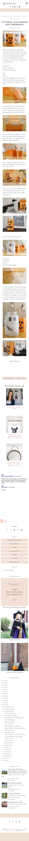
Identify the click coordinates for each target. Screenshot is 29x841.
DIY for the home (7, 16)
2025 (4, 680)
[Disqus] (14, 493)
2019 (4, 694)
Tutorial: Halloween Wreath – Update (13, 736)
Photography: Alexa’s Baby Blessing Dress (14, 717)
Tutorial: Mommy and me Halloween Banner (15, 728)
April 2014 (7, 753)
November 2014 (9, 709)
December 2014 (8, 707)
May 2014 (7, 751)
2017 (4, 698)
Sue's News (12, 829)
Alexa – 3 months (9, 724)
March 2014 (8, 756)
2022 (4, 687)
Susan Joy (4, 520)
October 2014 (8, 711)
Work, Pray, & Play (9, 730)
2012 (4, 760)
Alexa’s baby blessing (10, 719)
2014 (4, 704)
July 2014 (7, 747)
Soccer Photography (15, 783)
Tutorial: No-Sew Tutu (10, 713)
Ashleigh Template (19, 829)
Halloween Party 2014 (10, 722)
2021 (4, 689)
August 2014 (8, 745)
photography (14, 551)
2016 (4, 700)
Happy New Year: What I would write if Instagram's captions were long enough (17, 771)
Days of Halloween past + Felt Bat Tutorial (15, 734)
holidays (24, 16)
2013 (4, 758)
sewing (14, 554)
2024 (4, 683)
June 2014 (7, 749)
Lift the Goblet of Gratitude (11, 715)
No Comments (11, 780)
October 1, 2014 (8, 740)
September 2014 (9, 743)
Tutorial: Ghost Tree (9, 738)
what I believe (14, 561)
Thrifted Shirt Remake (10, 732)
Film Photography (14, 793)
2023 (4, 685)
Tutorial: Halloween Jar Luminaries (13, 726)
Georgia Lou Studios (10, 830)
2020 (4, 691)
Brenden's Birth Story (15, 802)
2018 (4, 696)
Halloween (17, 16)
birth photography (14, 540)
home (11, 19)
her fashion (15, 543)
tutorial (17, 19)
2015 (4, 702)
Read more (16, 778)
